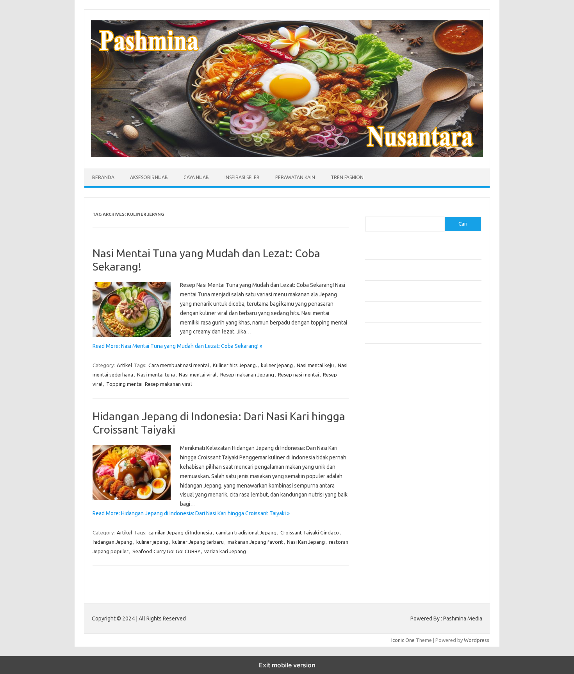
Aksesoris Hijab (149, 177)
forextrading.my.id (390, 481)
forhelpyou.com (387, 503)
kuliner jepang (277, 365)
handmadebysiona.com (396, 413)
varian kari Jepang (225, 551)
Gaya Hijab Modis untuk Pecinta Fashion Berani (417, 253)
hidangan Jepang (112, 542)
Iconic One (403, 640)
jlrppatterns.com (388, 556)
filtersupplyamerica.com (397, 398)
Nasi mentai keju (315, 365)
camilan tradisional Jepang (246, 532)
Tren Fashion (347, 177)
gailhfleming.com (389, 511)
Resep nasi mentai (298, 374)
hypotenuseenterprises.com (402, 428)
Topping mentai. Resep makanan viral (149, 384)
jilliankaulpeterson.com (395, 548)
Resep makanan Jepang (247, 374)
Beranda (103, 177)
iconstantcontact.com (394, 436)
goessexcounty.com (392, 406)
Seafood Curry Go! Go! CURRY (166, 551)
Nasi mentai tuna (156, 374)
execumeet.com (387, 383)
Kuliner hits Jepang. (235, 365)
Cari (369, 212)
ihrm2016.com (386, 533)
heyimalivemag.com (392, 518)
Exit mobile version (287, 665)
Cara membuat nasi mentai (178, 365)
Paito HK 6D (379, 582)
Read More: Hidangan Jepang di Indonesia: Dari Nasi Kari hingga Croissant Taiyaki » (191, 513)
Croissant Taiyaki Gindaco (309, 532)
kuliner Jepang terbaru (198, 542)
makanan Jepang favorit (255, 542)
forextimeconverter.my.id (399, 488)
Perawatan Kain (295, 177)
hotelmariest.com (389, 421)
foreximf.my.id (386, 458)
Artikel (124, 365)
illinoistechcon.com (391, 541)
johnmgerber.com (389, 563)
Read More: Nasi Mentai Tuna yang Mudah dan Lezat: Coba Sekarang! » (177, 346)
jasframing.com (387, 451)
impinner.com (384, 443)
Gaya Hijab (196, 177)
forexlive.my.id (386, 465)
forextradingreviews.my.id (400, 473)
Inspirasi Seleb (242, 177)
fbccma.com (383, 390)
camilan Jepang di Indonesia (180, 532)
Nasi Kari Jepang (306, 542)
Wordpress (476, 640)
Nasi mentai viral (197, 374)
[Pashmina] (287, 155)
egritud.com (383, 496)
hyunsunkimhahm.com (394, 526)
